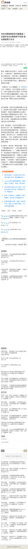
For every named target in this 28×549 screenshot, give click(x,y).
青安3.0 (4, 8)
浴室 (21, 8)
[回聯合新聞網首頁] (2, 2)
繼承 (9, 8)
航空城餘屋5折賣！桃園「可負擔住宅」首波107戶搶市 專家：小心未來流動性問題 (14, 203)
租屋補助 (15, 8)
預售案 (20, 210)
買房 (9, 210)
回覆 (25, 450)
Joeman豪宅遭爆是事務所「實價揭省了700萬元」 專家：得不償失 (14, 182)
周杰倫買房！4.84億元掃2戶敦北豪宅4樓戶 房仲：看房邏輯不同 (14, 176)
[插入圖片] (22, 451)
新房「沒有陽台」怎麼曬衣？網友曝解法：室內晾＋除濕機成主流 (14, 196)
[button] (26, 2)
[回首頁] (5, 2)
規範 (3, 450)
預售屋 (14, 210)
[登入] (24, 2)
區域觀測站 (4, 6)
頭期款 (3, 210)
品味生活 (18, 6)
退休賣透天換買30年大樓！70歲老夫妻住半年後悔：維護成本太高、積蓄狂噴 (14, 189)
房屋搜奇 (11, 6)
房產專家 (24, 6)
